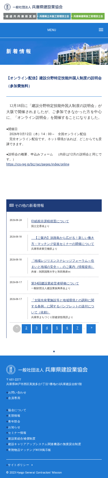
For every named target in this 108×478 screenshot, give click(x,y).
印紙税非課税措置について (50, 221)
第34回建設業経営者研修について (55, 283)
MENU (51, 30)
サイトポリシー (18, 465)
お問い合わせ (17, 392)
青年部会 (14, 421)
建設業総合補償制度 (21, 438)
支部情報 (14, 415)
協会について (17, 410)
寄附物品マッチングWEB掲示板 (29, 450)
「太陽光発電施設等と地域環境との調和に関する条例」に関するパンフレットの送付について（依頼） (62, 306)
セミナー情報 (17, 433)
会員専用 (14, 398)
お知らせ (14, 427)
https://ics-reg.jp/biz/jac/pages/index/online (37, 164)
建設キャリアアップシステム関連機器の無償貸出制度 (44, 444)
